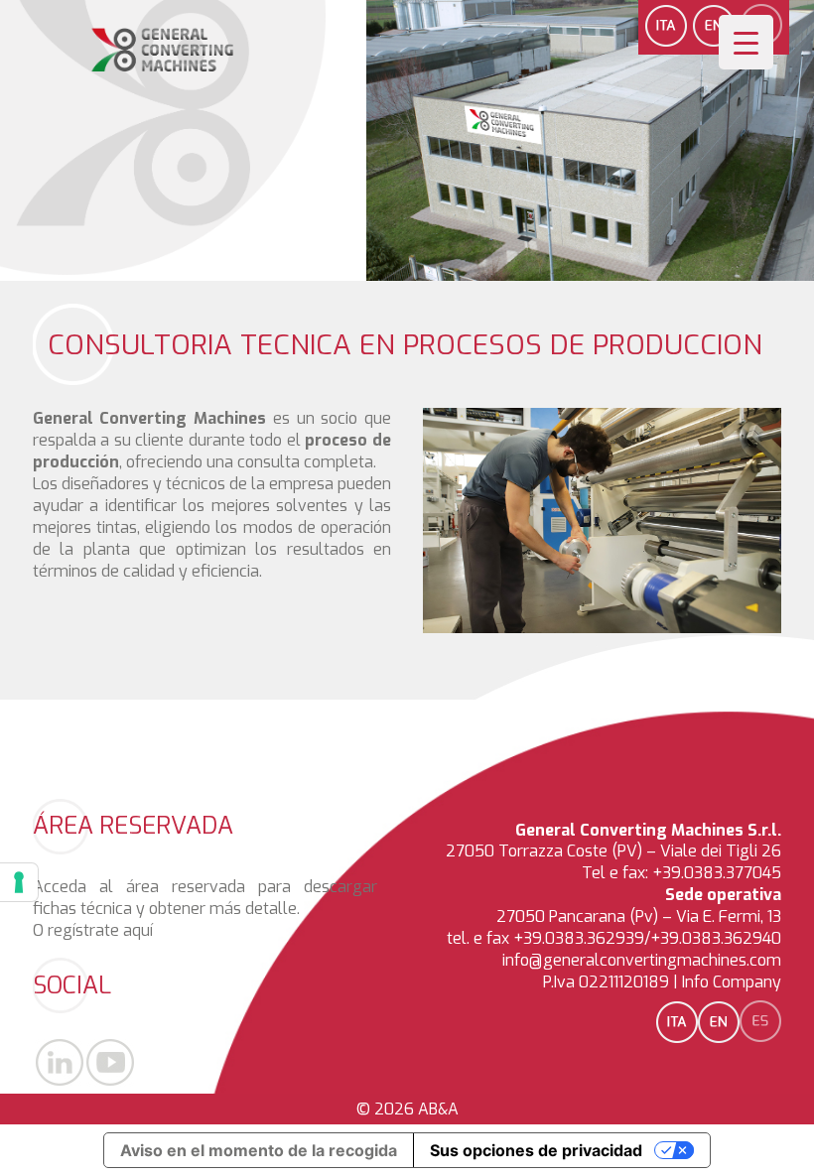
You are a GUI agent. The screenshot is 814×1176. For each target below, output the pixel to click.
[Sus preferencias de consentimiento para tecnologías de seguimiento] (19, 882)
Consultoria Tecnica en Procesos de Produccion (405, 345)
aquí (138, 930)
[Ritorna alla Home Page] (162, 67)
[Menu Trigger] (746, 42)
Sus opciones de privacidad (536, 1150)
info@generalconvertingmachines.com (641, 960)
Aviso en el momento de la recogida (258, 1150)
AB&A (438, 1109)
